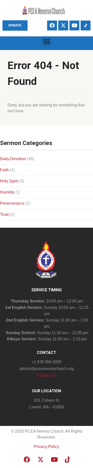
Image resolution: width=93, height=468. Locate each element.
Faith (4, 170)
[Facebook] (52, 25)
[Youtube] (74, 25)
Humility (7, 192)
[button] (46, 42)
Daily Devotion (13, 159)
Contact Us (46, 375)
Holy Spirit (9, 181)
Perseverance (12, 203)
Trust (4, 214)
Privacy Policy (46, 446)
